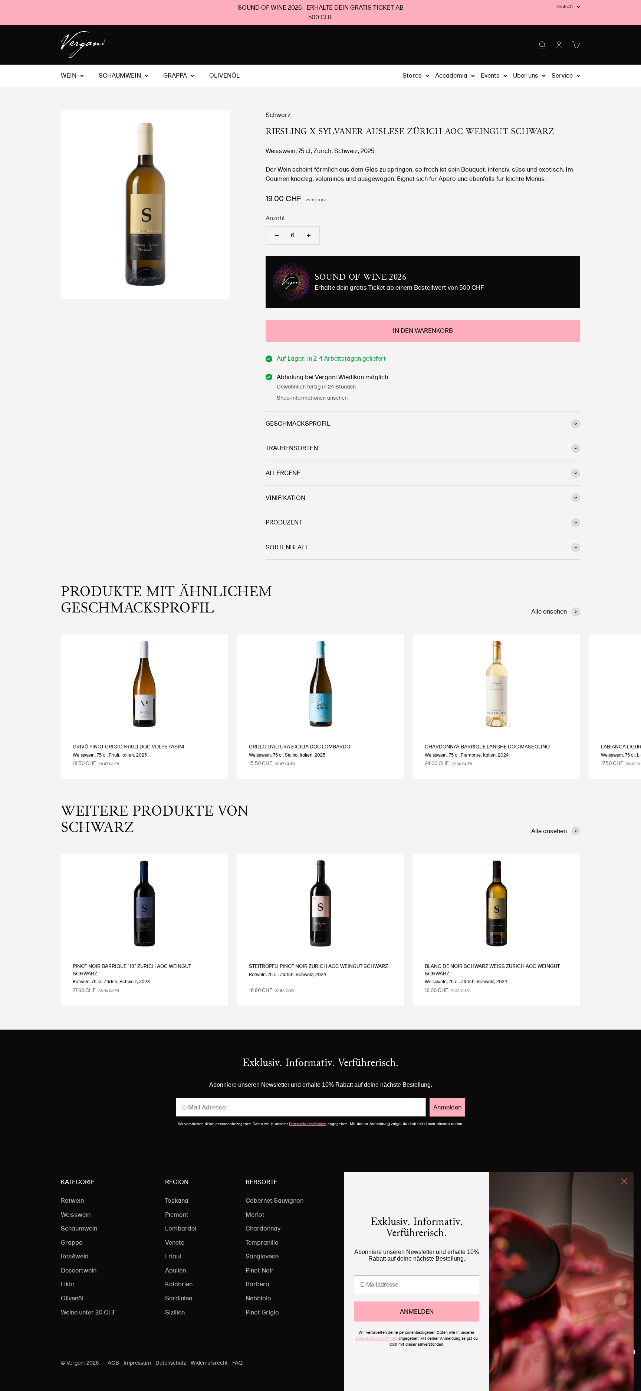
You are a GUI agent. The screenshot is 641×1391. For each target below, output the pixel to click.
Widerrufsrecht (209, 1362)
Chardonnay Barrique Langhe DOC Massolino (487, 747)
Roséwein (74, 1256)
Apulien (175, 1270)
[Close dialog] (624, 1181)
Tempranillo (262, 1242)
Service (562, 75)
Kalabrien (179, 1284)
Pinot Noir (260, 1270)
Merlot (255, 1214)
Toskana (176, 1200)
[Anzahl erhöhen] (308, 235)
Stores (412, 75)
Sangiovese (262, 1256)
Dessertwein (78, 1270)
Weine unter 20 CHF (88, 1312)
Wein (68, 76)
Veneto (175, 1242)
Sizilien (175, 1312)
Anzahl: (276, 218)
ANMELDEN (417, 1311)
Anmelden (447, 1107)
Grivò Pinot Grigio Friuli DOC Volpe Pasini (128, 747)
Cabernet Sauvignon (274, 1200)
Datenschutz (170, 1362)
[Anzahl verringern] (276, 235)
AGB (113, 1362)
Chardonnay (263, 1228)
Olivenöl (224, 76)
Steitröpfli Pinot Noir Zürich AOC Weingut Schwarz (318, 966)
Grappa (175, 76)
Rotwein (72, 1200)
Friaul (173, 1256)
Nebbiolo (258, 1298)
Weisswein (76, 1214)
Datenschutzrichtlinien (307, 1124)
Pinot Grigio (262, 1312)
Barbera (257, 1284)
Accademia (451, 75)
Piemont (176, 1214)
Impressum (137, 1362)
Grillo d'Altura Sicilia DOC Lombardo (299, 747)
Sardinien (178, 1298)
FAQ (237, 1362)
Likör (68, 1284)
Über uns (525, 75)
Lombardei (180, 1228)
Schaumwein (120, 76)
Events (490, 75)
